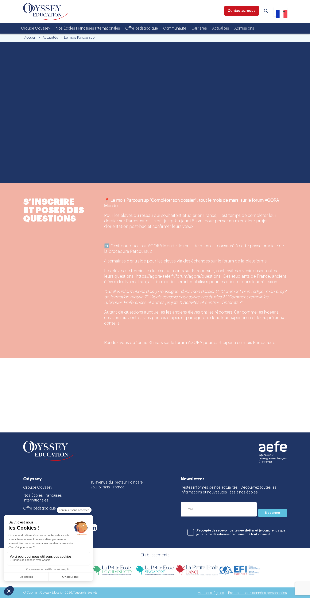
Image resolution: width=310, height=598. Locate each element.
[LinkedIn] (94, 527)
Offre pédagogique (141, 28)
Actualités (220, 28)
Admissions (244, 28)
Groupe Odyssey (35, 28)
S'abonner (272, 512)
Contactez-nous (241, 10)
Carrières (199, 28)
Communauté (174, 28)
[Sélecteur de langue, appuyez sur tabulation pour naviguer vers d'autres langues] (280, 11)
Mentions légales (211, 593)
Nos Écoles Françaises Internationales (87, 28)
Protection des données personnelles (257, 593)
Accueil (29, 37)
